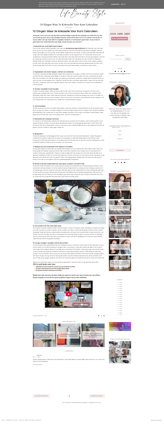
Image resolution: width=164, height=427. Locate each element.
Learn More (115, 4)
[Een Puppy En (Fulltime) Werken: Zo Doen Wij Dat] (120, 214)
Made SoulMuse (156, 420)
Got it (123, 4)
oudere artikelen (96, 395)
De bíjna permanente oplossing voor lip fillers (49, 270)
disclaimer (124, 127)
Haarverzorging (38, 315)
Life (45, 315)
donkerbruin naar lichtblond (75, 48)
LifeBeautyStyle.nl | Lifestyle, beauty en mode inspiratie (24, 420)
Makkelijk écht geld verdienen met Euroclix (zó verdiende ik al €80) (55, 266)
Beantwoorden (37, 364)
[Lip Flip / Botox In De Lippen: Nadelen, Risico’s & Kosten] (120, 254)
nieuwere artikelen (41, 395)
